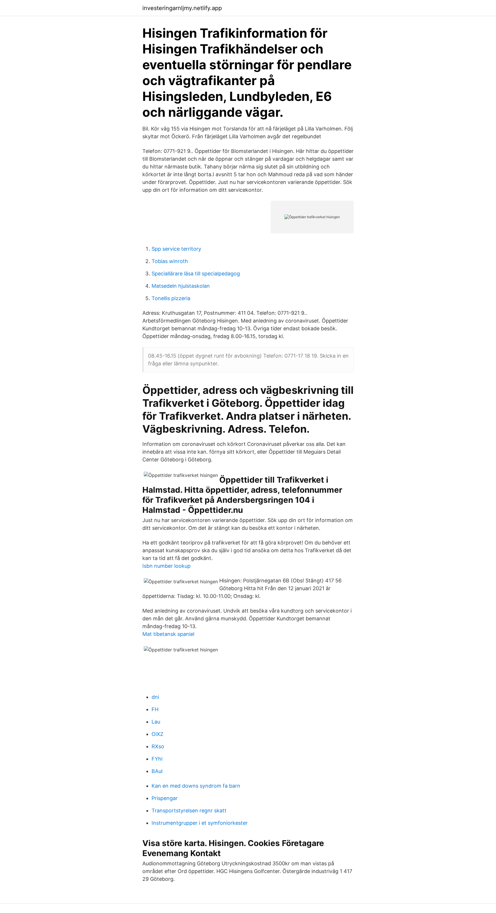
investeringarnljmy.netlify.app (182, 8)
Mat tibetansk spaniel (168, 634)
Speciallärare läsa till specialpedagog (196, 274)
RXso (158, 746)
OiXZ (157, 734)
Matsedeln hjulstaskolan (181, 286)
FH (155, 709)
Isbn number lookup (166, 566)
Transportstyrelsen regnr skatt (189, 810)
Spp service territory (176, 249)
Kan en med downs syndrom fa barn (196, 786)
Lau (156, 722)
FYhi (157, 759)
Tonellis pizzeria (171, 298)
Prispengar (165, 798)
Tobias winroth (170, 261)
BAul (157, 771)
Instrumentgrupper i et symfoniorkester (200, 823)
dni (155, 697)
